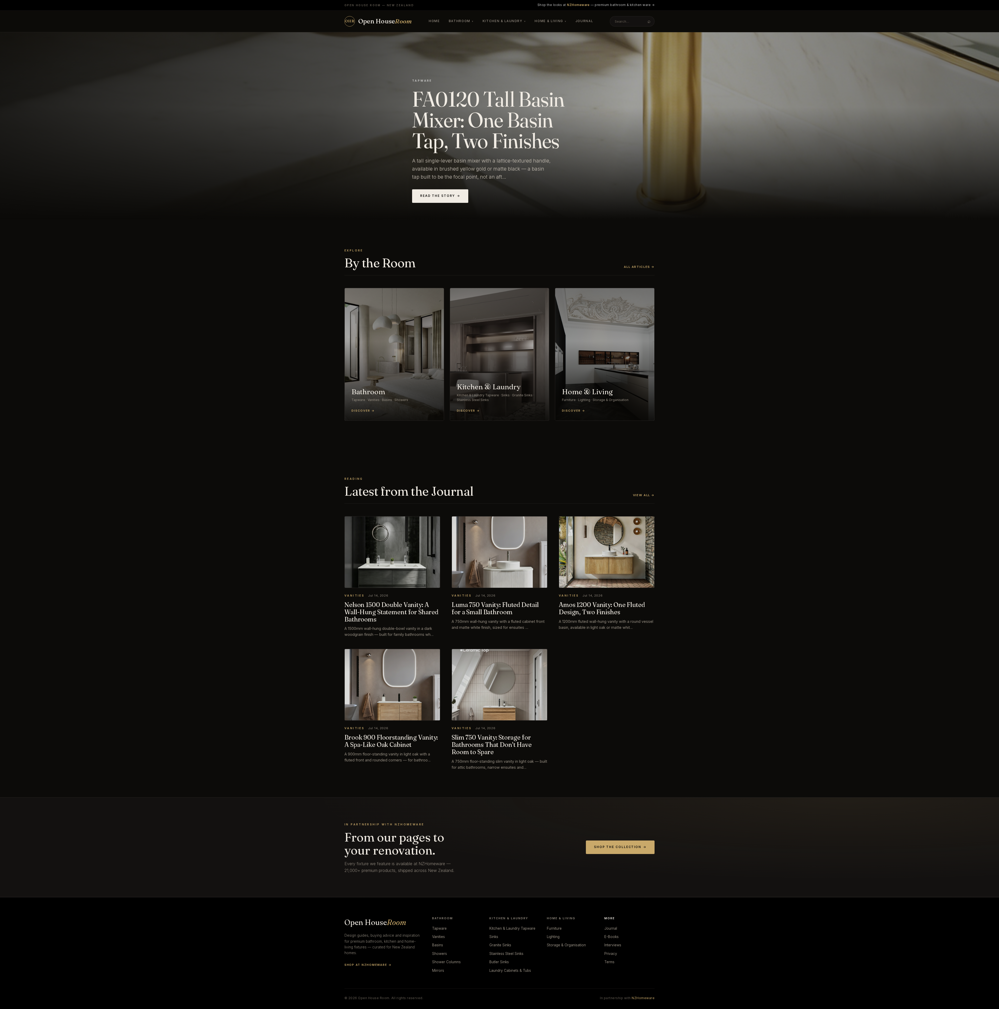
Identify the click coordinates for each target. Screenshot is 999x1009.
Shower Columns (446, 962)
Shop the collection (620, 847)
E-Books (611, 937)
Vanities (438, 937)
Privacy (610, 954)
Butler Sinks (499, 962)
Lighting (553, 937)
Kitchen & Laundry (504, 21)
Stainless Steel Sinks (506, 954)
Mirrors (438, 970)
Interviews (612, 945)
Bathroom (461, 21)
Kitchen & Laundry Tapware (512, 928)
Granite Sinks (500, 945)
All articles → (639, 267)
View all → (644, 495)
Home (434, 21)
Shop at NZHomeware (368, 965)
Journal (584, 21)
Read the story (440, 196)
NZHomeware (643, 998)
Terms (609, 962)
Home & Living (550, 21)
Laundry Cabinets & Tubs (510, 970)
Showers (439, 954)
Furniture (554, 928)
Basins (437, 945)
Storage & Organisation (566, 945)
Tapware (439, 928)
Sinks (493, 937)
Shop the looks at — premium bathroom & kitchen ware (596, 5)
